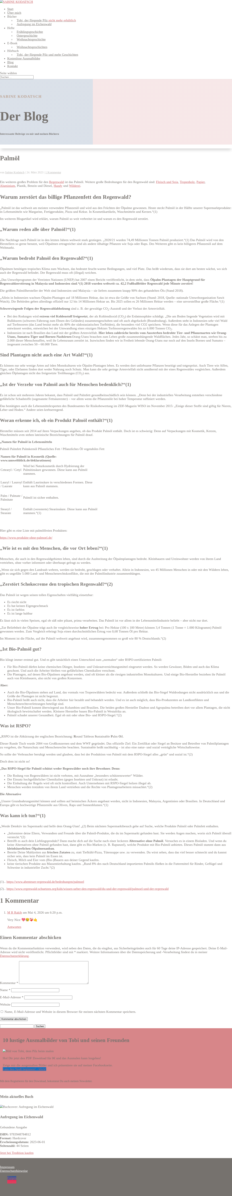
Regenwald (56, 182)
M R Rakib (14, 912)
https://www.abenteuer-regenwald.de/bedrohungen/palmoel (45, 881)
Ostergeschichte (27, 35)
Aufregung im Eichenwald (34, 24)
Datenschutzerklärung (14, 956)
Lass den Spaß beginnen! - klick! (24, 1069)
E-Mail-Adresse (11, 997)
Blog (10, 62)
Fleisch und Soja (167, 182)
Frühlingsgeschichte (30, 32)
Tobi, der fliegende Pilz (46, 20)
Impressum (7, 1167)
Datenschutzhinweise (14, 1171)
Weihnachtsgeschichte (31, 39)
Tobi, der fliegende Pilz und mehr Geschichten (47, 54)
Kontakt (12, 66)
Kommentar (9, 983)
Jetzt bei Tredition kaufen (17, 1153)
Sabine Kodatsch (14, 172)
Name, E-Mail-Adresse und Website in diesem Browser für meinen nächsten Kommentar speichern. (70, 1012)
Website (5, 1004)
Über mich (14, 13)
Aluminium (7, 186)
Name (5, 990)
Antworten (14, 927)
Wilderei (74, 186)
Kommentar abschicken (13, 1019)
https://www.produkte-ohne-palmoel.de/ (26, 537)
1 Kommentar (53, 172)
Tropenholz (187, 182)
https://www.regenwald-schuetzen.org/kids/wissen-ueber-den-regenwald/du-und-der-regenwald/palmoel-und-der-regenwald (88, 889)
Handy (58, 186)
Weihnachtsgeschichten (32, 47)
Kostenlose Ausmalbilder (23, 58)
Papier (200, 182)
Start (10, 9)
